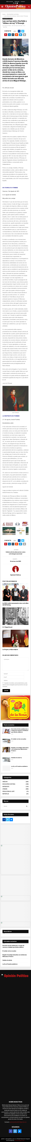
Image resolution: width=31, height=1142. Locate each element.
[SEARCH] (27, 806)
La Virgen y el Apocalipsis (10, 649)
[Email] (19, 1131)
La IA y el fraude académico (19, 766)
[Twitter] (15, 1131)
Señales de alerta (16, 757)
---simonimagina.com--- (19, 1140)
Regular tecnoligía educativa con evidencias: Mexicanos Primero (20, 749)
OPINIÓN (4, 789)
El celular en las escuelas (18, 739)
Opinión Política (7, 25)
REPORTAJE (5, 793)
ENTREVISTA (5, 786)
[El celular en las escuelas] (6, 741)
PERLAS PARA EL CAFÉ (8, 791)
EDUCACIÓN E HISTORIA (7, 18)
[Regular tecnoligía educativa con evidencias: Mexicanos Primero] (6, 749)
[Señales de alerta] (6, 759)
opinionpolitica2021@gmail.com (18, 1122)
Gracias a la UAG (15, 561)
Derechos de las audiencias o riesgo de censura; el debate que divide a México (20, 730)
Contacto (23, 1)
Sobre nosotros (9, 1)
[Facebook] (10, 1131)
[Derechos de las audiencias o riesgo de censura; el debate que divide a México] (6, 731)
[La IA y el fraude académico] (6, 768)
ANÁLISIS (5, 781)
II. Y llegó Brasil (7, 627)
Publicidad (17, 1)
